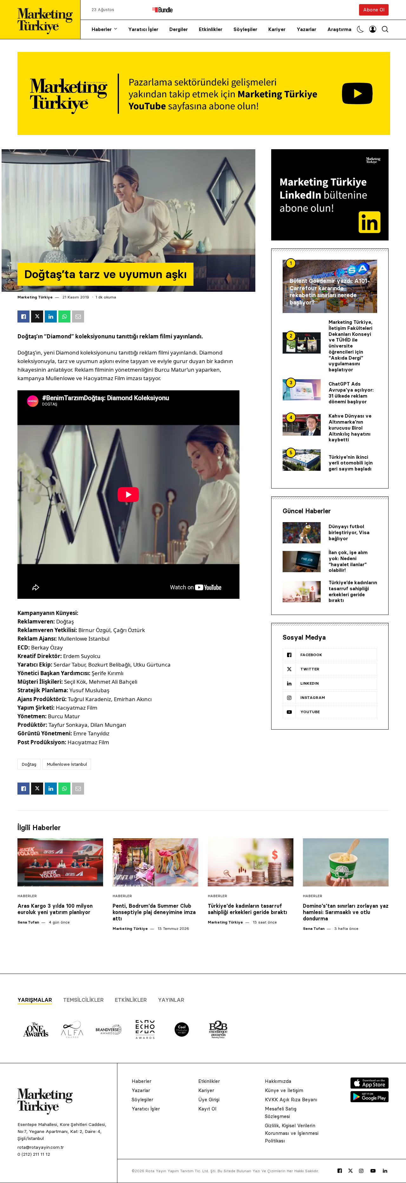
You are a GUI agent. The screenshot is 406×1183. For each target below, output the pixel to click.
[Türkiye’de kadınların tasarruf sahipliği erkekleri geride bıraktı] (302, 592)
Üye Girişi (208, 1100)
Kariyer (276, 29)
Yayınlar (171, 1000)
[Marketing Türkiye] (47, 19)
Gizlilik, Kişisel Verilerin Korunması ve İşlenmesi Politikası (291, 1133)
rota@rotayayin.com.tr (40, 1147)
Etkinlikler (210, 29)
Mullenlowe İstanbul (67, 764)
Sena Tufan (28, 922)
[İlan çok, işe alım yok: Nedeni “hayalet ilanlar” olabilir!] (302, 561)
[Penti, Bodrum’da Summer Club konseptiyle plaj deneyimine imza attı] (155, 862)
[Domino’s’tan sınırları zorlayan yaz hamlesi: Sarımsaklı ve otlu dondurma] (346, 862)
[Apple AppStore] (369, 1087)
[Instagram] (361, 1171)
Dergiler (178, 29)
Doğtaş (29, 764)
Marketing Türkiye (35, 297)
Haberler (102, 29)
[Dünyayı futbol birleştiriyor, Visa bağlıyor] (302, 533)
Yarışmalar (34, 1000)
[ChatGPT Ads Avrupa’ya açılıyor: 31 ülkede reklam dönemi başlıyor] (302, 390)
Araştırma (339, 29)
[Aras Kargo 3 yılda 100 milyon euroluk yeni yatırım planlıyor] (60, 862)
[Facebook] (339, 1171)
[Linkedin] (385, 1171)
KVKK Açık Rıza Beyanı (291, 1100)
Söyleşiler (245, 29)
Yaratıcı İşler (143, 29)
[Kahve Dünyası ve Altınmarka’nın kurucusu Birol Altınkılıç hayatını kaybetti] (302, 425)
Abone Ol (373, 10)
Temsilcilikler (83, 1000)
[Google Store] (369, 1100)
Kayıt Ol (207, 1109)
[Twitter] (350, 1170)
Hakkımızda (278, 1081)
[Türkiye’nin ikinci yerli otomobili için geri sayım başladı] (302, 460)
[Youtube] (373, 1171)
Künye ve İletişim (284, 1090)
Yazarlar (306, 29)
